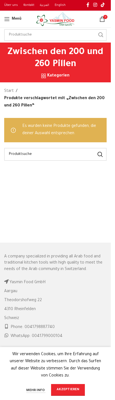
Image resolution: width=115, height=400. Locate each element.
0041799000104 (47, 336)
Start (9, 91)
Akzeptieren (68, 390)
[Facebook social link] (88, 5)
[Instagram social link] (95, 5)
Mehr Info (35, 390)
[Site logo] (55, 19)
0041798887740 (40, 327)
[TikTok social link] (103, 5)
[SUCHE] (101, 35)
